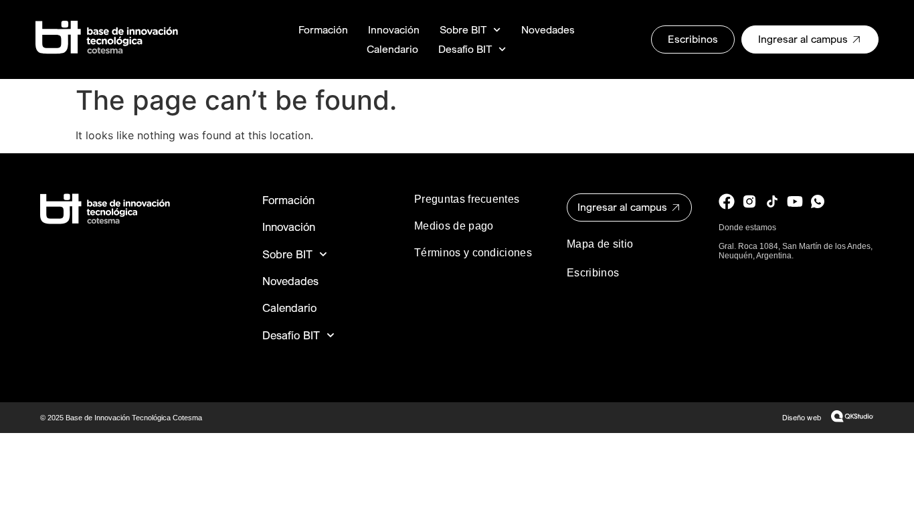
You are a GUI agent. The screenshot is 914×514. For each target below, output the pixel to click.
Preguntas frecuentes (466, 199)
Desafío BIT (465, 49)
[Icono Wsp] (818, 201)
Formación (323, 29)
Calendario (392, 49)
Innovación (394, 29)
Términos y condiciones (473, 252)
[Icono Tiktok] (772, 201)
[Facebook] (727, 201)
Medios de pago (453, 226)
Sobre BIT (463, 29)
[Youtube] (795, 201)
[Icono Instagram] (749, 201)
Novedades (548, 29)
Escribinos (593, 272)
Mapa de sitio (600, 244)
